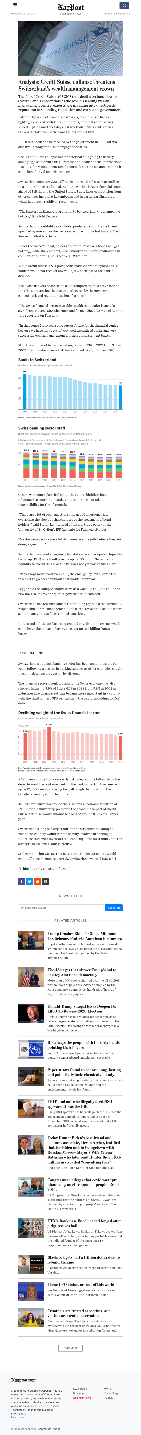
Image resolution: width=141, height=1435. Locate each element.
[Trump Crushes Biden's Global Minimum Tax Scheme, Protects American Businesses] (31, 940)
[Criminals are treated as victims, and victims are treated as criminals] (31, 1317)
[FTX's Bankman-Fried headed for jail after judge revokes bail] (31, 1227)
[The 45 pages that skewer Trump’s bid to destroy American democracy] (31, 976)
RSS (110, 1397)
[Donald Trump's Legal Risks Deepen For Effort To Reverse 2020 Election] (31, 1013)
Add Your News (82, 1397)
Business (78, 1393)
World (107, 1388)
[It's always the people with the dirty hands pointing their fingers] (31, 1049)
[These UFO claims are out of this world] (31, 1291)
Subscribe (114, 907)
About (56, 1429)
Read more (17, 1417)
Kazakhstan (80, 1388)
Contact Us (44, 1429)
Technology (111, 1393)
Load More (70, 1348)
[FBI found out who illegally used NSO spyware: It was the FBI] (31, 1108)
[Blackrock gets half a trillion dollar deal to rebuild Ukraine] (31, 1264)
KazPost (70, 7)
